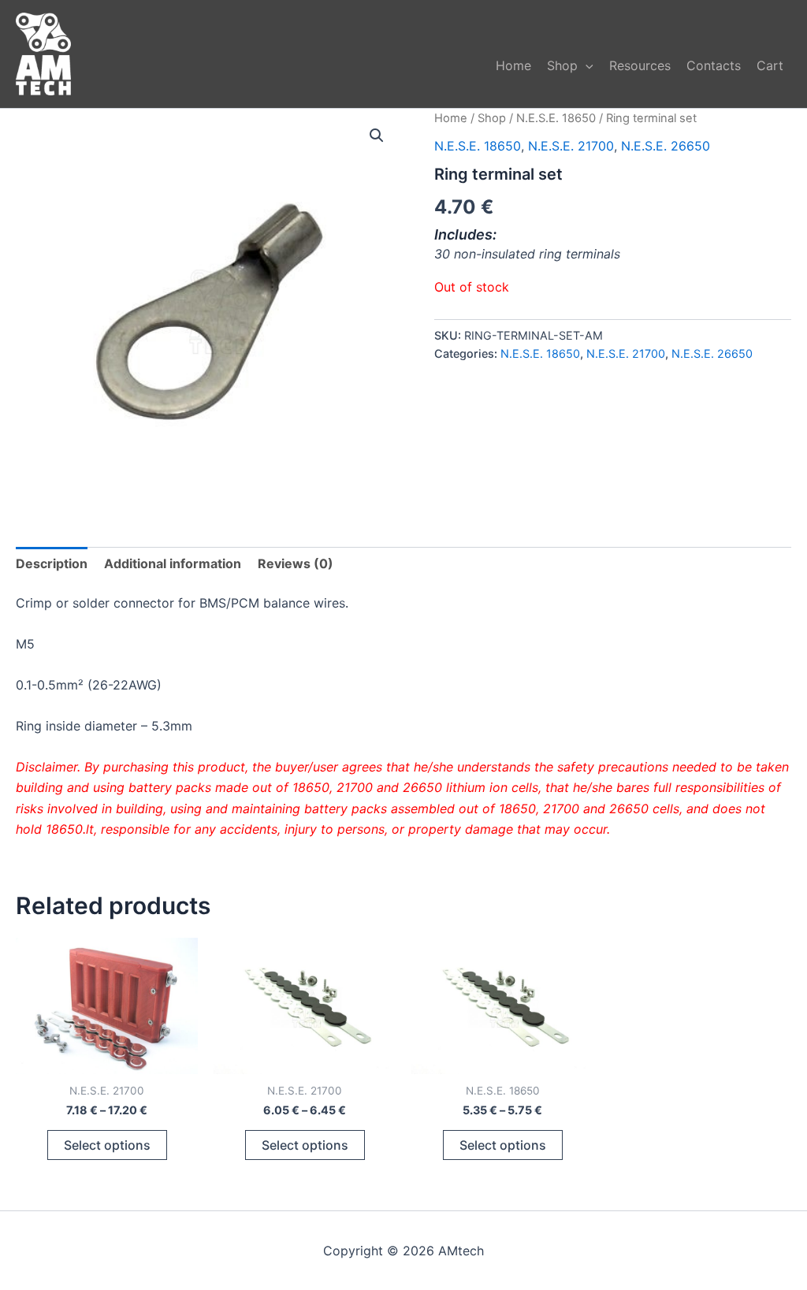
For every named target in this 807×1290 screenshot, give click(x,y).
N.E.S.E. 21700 (571, 146)
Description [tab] (51, 563)
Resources (640, 65)
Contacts (713, 65)
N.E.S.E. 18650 (556, 118)
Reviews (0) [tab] (295, 563)
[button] (585, 65)
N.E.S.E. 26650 (665, 146)
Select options (107, 1145)
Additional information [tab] (172, 563)
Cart (770, 65)
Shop (562, 65)
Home (513, 65)
